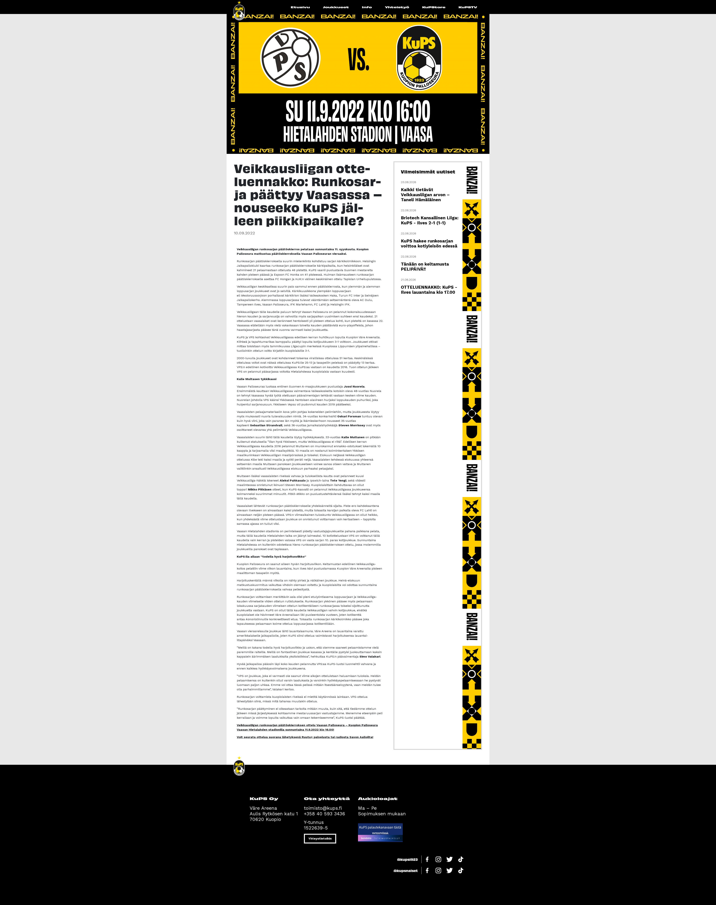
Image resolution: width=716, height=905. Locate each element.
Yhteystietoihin (320, 838)
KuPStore (433, 7)
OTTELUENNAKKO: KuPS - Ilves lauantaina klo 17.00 (429, 290)
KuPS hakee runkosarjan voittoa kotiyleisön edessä (429, 244)
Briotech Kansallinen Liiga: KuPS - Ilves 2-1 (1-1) (430, 220)
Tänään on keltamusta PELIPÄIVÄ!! (425, 267)
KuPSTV (468, 7)
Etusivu (300, 7)
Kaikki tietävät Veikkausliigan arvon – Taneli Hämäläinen (425, 194)
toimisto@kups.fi (323, 808)
